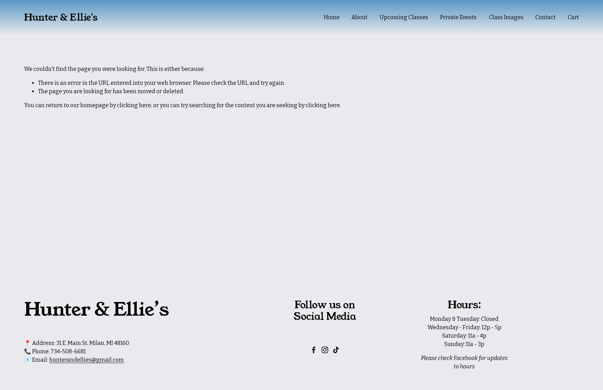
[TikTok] (336, 349)
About (359, 17)
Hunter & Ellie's (61, 17)
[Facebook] (313, 349)
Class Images (506, 17)
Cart (573, 17)
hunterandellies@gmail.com (86, 359)
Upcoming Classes (404, 17)
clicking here (134, 105)
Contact (545, 17)
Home (332, 17)
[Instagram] (324, 349)
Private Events (458, 17)
